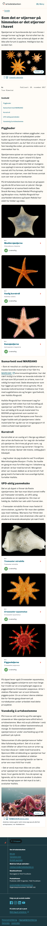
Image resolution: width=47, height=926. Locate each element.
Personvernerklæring (9, 920)
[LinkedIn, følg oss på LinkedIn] (19, 902)
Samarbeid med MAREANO (13, 108)
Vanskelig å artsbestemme (13, 121)
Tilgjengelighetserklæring (28, 920)
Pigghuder (7, 103)
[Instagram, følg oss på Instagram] (15, 902)
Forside (7, 10)
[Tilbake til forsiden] (11, 4)
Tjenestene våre (15, 857)
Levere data (15, 923)
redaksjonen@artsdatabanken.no (22, 867)
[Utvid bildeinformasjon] (6, 77)
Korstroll (6, 112)
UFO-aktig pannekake (11, 117)
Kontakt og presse (16, 860)
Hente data (6, 923)
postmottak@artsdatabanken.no (21, 885)
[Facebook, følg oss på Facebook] (11, 902)
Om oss (12, 853)
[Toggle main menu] (40, 4)
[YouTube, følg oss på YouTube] (23, 902)
